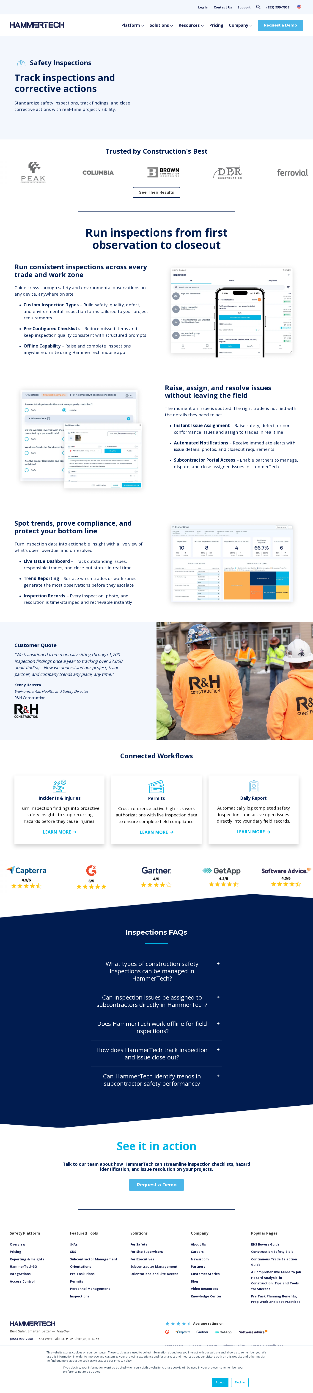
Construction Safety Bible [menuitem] (272, 1251)
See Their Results (156, 192)
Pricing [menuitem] (15, 1251)
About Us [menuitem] (198, 1244)
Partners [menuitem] (198, 1266)
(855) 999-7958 (277, 7)
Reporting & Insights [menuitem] (27, 1259)
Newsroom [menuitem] (200, 1259)
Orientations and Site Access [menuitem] (154, 1274)
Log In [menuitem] (203, 7)
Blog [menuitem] (194, 1281)
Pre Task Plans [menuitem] (82, 1274)
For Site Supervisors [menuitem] (146, 1251)
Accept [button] (220, 1382)
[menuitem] (204, 1288)
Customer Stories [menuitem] (205, 1274)
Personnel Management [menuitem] (90, 1288)
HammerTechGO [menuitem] (23, 1266)
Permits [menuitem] (76, 1281)
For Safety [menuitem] (138, 1244)
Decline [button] (240, 1382)
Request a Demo (280, 25)
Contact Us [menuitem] (223, 7)
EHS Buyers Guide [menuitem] (265, 1244)
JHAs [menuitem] (74, 1244)
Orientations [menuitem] (80, 1266)
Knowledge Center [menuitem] (206, 1296)
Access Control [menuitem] (22, 1281)
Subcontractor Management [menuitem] (93, 1259)
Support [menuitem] (244, 7)
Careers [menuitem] (197, 1251)
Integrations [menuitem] (20, 1274)
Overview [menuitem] (17, 1244)
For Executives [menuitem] (142, 1259)
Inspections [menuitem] (79, 1296)
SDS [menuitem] (73, 1251)
